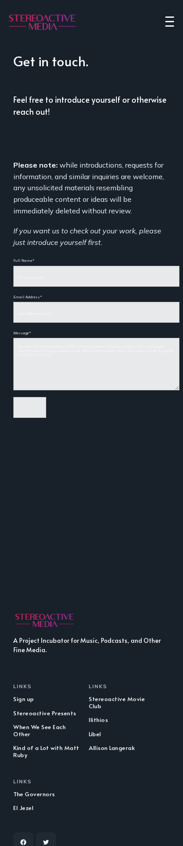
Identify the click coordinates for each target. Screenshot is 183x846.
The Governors (34, 794)
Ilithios (98, 720)
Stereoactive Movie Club (117, 702)
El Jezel (23, 808)
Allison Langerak (112, 748)
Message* (22, 333)
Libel (95, 734)
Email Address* (27, 297)
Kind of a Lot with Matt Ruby (46, 751)
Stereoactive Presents (44, 713)
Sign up (23, 699)
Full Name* (24, 260)
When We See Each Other (39, 730)
